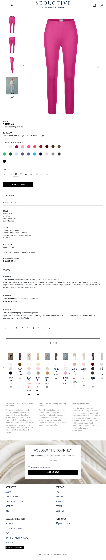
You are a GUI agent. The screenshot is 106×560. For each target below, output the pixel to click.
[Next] (98, 66)
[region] (53, 66)
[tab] (53, 195)
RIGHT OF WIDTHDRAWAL (17, 538)
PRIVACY (9, 524)
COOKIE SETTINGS (14, 528)
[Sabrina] (60, 66)
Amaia (11, 379)
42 (32, 174)
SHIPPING (60, 497)
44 (37, 175)
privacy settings (45, 467)
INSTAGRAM (64, 524)
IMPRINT (9, 543)
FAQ (57, 492)
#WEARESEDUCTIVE (14, 501)
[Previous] (23, 66)
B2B (7, 511)
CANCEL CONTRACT (15, 547)
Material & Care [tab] (10, 202)
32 (5, 174)
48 (48, 175)
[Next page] (44, 328)
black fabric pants (79, 416)
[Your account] (102, 5)
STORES (9, 506)
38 (21, 174)
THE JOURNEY (12, 497)
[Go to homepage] (53, 5)
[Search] (12, 5)
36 (16, 174)
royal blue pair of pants (82, 418)
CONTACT (60, 511)
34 (11, 175)
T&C (7, 533)
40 (26, 174)
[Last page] (49, 328)
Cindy (56, 370)
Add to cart (18, 184)
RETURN (59, 506)
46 (43, 175)
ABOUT (9, 492)
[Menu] (4, 5)
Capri (20, 370)
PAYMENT (60, 501)
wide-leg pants (53, 410)
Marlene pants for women (18, 410)
